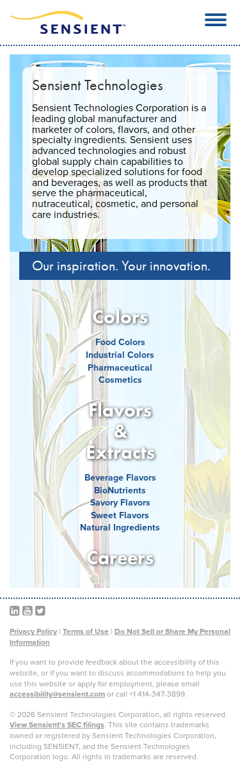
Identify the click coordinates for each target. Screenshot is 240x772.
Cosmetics (120, 379)
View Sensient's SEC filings (57, 724)
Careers (120, 558)
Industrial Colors (120, 355)
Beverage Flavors (120, 477)
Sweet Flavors (120, 515)
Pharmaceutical (120, 367)
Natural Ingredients (120, 527)
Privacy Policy (33, 631)
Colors (120, 317)
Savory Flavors (120, 502)
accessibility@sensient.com (57, 694)
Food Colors (120, 342)
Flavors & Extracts (120, 431)
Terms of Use (86, 631)
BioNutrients (120, 490)
